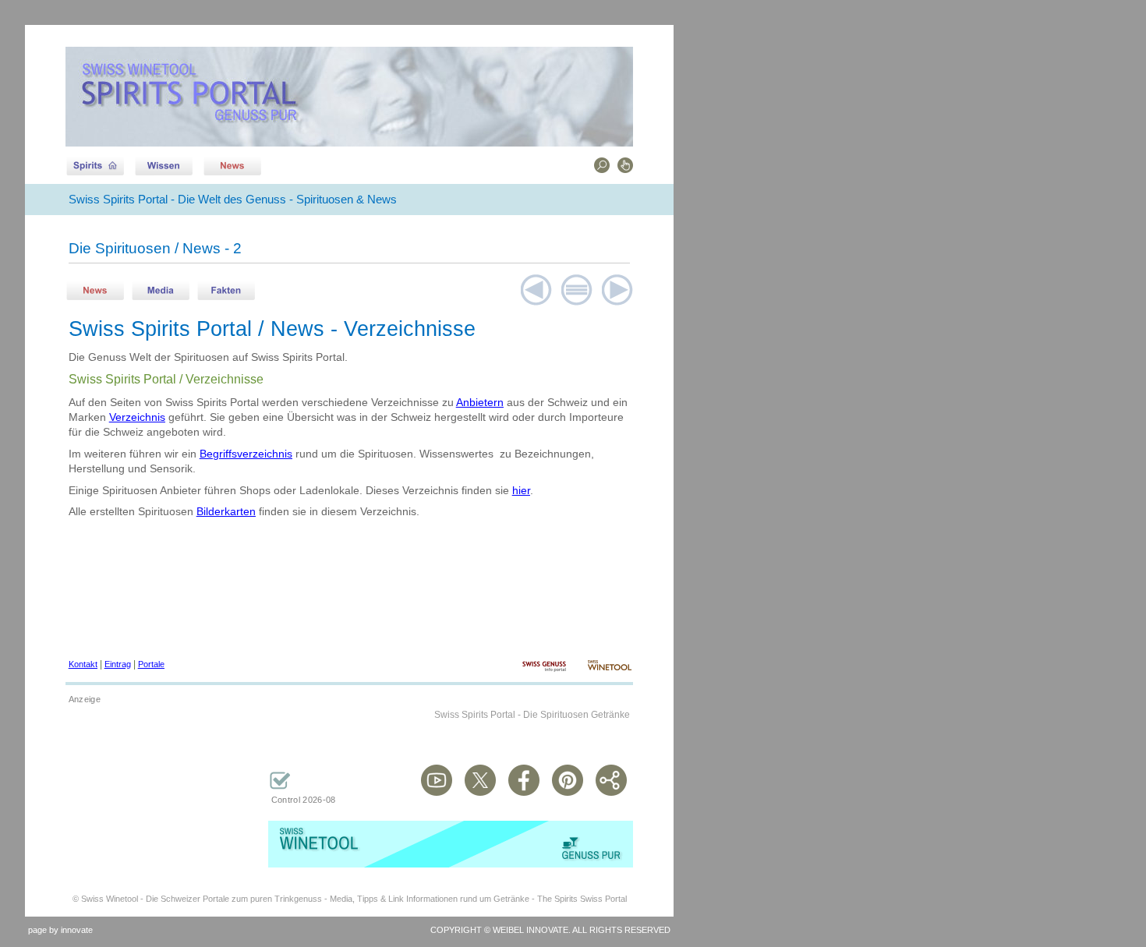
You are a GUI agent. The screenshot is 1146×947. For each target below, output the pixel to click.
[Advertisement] (143, 789)
